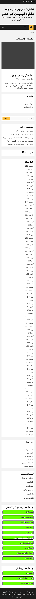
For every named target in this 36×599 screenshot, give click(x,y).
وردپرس (31, 110)
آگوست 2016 (29, 434)
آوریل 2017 (30, 411)
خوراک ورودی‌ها (29, 104)
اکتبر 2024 (30, 169)
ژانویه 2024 (30, 192)
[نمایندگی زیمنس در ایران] (18, 55)
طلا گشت (30, 482)
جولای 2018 (30, 366)
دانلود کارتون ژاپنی (28, 463)
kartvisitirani (21, 79)
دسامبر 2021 (29, 238)
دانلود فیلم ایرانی (28, 456)
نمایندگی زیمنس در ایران (21, 75)
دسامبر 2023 (29, 195)
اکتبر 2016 (30, 428)
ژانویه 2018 (30, 385)
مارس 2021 (30, 267)
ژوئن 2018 (30, 369)
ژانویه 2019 (30, 346)
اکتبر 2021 (30, 245)
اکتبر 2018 (30, 356)
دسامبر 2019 (29, 317)
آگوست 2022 (29, 215)
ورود (32, 100)
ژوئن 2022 (30, 222)
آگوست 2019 (29, 326)
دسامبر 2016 (29, 425)
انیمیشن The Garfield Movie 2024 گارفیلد (20, 144)
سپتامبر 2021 (29, 248)
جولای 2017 (30, 402)
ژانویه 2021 (30, 274)
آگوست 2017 (29, 398)
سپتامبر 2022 (29, 212)
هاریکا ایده (30, 494)
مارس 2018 (30, 379)
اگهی (31, 71)
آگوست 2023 (29, 205)
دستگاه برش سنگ (28, 478)
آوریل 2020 (30, 303)
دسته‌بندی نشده (29, 466)
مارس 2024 (30, 186)
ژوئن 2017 (30, 405)
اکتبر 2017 (30, 395)
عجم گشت (30, 486)
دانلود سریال (30, 450)
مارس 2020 (30, 307)
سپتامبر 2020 (29, 287)
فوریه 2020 (30, 310)
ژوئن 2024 (30, 176)
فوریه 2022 (30, 235)
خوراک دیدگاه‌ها (29, 107)
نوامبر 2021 (30, 241)
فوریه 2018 (30, 382)
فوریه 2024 (30, 189)
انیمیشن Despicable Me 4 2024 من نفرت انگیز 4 (18, 138)
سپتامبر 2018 (29, 359)
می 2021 (31, 261)
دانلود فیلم (30, 453)
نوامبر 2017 (30, 392)
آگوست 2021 (29, 251)
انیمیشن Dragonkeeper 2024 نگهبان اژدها (20, 141)
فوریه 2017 (30, 418)
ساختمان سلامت (28, 490)
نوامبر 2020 (30, 281)
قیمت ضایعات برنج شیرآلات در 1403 (22, 134)
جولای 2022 (30, 218)
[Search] (3, 27)
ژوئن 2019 (30, 330)
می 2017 (31, 408)
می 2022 (31, 225)
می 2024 (31, 179)
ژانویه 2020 (30, 313)
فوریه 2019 (30, 343)
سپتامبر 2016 (29, 431)
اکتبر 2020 (30, 284)
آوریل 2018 (30, 376)
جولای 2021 (30, 254)
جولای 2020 (30, 294)
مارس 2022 (30, 231)
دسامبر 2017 (29, 389)
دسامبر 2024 (29, 166)
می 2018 (31, 372)
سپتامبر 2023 (29, 202)
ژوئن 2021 (30, 258)
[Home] (31, 27)
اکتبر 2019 (30, 320)
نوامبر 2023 (30, 199)
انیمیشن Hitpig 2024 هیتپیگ (25, 131)
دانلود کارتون (29, 459)
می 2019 (31, 333)
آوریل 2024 (30, 182)
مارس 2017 (30, 415)
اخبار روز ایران (29, 498)
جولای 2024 (30, 173)
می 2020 (31, 300)
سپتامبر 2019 (29, 323)
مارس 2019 (30, 339)
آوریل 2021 (30, 264)
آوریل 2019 (30, 336)
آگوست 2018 (29, 362)
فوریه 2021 (30, 271)
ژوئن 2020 (30, 297)
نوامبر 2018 (30, 353)
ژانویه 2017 (30, 421)
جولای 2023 (30, 208)
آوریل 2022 (30, 228)
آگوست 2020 (29, 290)
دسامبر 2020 (29, 277)
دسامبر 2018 (29, 349)
